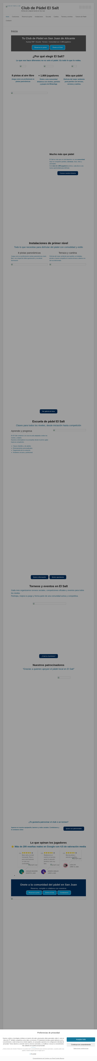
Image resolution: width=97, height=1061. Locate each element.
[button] (81, 1045)
